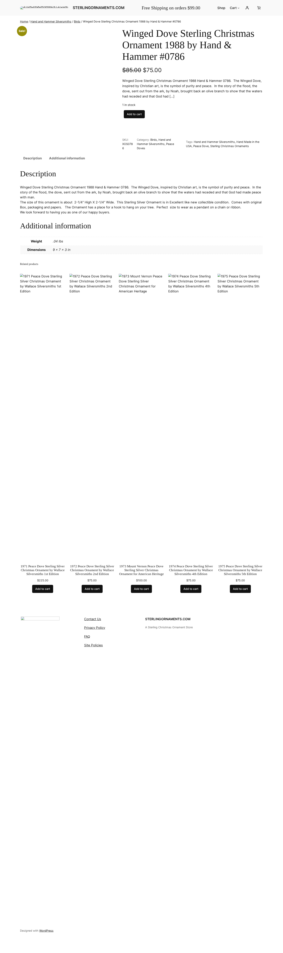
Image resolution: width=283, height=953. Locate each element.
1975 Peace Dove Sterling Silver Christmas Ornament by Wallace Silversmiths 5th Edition (240, 570)
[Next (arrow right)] (276, 476)
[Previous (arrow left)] (6, 476)
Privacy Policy (94, 628)
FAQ (87, 636)
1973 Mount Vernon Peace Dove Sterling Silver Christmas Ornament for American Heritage (141, 570)
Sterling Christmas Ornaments (229, 146)
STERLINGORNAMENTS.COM (167, 619)
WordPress (46, 930)
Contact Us (92, 619)
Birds (77, 21)
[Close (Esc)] (279, 4)
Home (24, 21)
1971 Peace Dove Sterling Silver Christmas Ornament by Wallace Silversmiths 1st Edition (43, 570)
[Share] (270, 4)
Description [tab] (32, 158)
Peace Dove (201, 146)
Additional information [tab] (67, 158)
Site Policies (93, 645)
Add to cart (134, 114)
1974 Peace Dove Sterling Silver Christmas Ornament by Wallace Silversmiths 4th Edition (191, 570)
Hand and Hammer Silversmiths (50, 21)
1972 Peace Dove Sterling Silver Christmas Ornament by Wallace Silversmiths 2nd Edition (92, 570)
